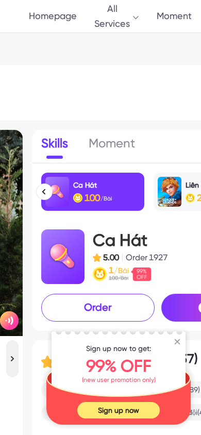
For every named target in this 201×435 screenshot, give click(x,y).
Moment (174, 15)
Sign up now (118, 410)
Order (98, 307)
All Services (112, 15)
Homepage (53, 15)
